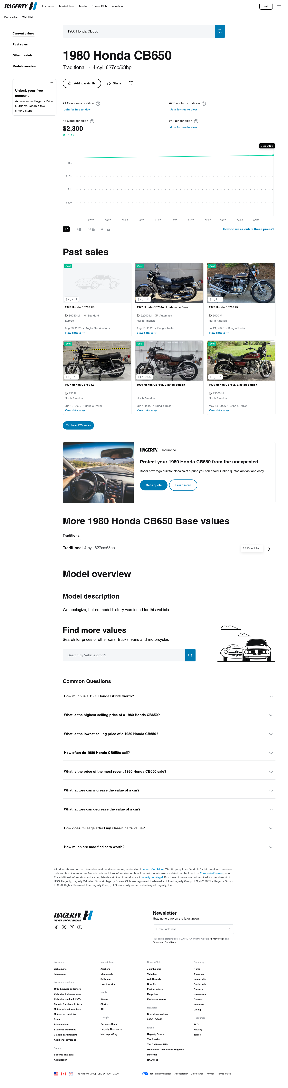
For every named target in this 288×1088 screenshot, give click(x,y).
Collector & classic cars (67, 994)
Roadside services (157, 1014)
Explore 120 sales (78, 425)
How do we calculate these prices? (248, 229)
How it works (108, 984)
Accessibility (181, 1073)
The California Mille (157, 1044)
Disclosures (197, 1073)
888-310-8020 (154, 1019)
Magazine (152, 994)
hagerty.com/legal (152, 877)
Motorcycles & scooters (67, 1009)
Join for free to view (77, 109)
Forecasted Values (211, 873)
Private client (61, 1024)
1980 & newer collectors (67, 989)
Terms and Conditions (164, 942)
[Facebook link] (56, 927)
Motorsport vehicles (65, 1014)
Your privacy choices (160, 1073)
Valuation (152, 974)
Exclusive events (156, 999)
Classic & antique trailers (68, 1004)
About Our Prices (153, 869)
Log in (266, 6)
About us (199, 974)
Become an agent (63, 1054)
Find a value (11, 17)
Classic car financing (65, 1034)
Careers (198, 989)
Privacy (198, 1029)
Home (197, 969)
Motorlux (152, 1054)
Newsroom (200, 994)
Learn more (183, 485)
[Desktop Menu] (279, 6)
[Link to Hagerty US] (56, 1073)
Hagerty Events (156, 1034)
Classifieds (107, 974)
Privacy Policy (217, 938)
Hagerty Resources (111, 1029)
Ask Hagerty (154, 979)
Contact (198, 999)
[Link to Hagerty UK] (71, 1073)
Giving (197, 1009)
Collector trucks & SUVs (67, 999)
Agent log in (60, 1059)
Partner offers (155, 989)
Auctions (105, 969)
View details (73, 332)
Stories (105, 1004)
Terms (197, 1034)
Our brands (200, 984)
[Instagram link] (72, 927)
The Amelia (153, 1039)
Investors (199, 1004)
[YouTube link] (80, 927)
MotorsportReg (109, 1034)
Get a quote (154, 485)
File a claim (60, 974)
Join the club (154, 969)
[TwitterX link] (64, 927)
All (102, 1009)
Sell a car (106, 979)
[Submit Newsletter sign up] (229, 929)
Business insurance (65, 1029)
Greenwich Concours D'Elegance (165, 1049)
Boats (57, 1019)
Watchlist (27, 17)
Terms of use (224, 1073)
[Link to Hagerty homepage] (73, 916)
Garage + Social (109, 1024)
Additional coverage (65, 1039)
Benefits (152, 984)
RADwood (152, 1059)
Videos (104, 999)
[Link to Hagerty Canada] (63, 1073)
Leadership (200, 979)
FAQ (196, 1024)
